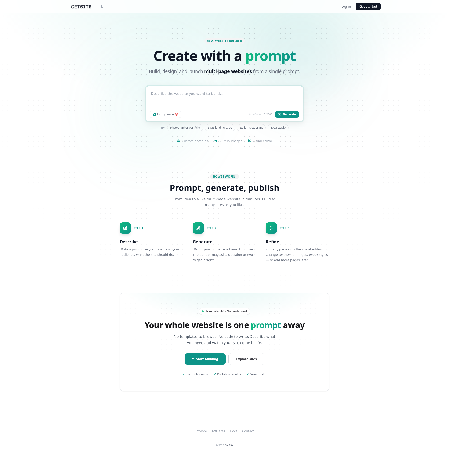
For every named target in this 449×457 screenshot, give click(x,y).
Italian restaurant (251, 128)
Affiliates (218, 431)
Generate (289, 114)
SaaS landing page (220, 128)
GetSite (229, 445)
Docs (233, 431)
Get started (368, 6)
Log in (346, 6)
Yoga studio (278, 128)
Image (165, 114)
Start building (207, 359)
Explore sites (246, 359)
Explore (201, 431)
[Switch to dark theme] (102, 6)
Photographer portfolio (185, 128)
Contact (248, 431)
